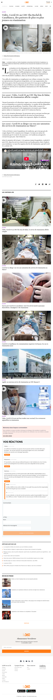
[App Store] (21, 690)
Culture (36, 6)
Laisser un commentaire (26, 533)
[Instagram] (32, 661)
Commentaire (7, 503)
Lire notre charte (7, 436)
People (3, 678)
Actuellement (4, 6)
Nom (4, 519)
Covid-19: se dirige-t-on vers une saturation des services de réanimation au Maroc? (26, 124)
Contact (28, 669)
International (30, 6)
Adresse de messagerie (10, 525)
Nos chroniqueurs (5, 681)
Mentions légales (43, 668)
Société (23, 6)
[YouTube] (26, 661)
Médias (41, 6)
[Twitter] (23, 661)
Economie (17, 6)
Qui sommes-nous (18, 667)
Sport (46, 6)
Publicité (16, 669)
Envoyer (26, 651)
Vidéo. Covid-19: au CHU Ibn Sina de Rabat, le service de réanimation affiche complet (26, 96)
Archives (16, 670)
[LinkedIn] (29, 661)
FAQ (28, 667)
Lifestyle (3, 680)
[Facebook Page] (21, 661)
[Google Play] (31, 690)
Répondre (7, 454)
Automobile (4, 676)
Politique (11, 6)
